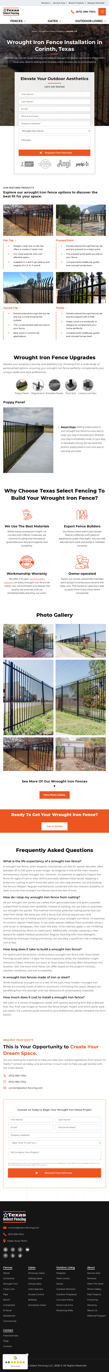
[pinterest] (5, 1255)
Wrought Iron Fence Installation (52, 31)
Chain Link (8, 1289)
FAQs (6, 1341)
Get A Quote (54, 826)
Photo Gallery (94, 1289)
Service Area (59, 3)
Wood (6, 1273)
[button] (102, 11)
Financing (92, 1299)
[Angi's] (64, 163)
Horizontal (8, 1278)
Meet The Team (95, 1283)
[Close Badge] (27, 1354)
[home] (11, 12)
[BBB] (27, 164)
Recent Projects (76, 3)
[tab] (22, 385)
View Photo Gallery (55, 795)
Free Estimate (10, 1335)
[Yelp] (82, 164)
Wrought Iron (10, 1283)
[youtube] (27, 1249)
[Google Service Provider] (45, 164)
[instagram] (13, 1249)
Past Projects (94, 1294)
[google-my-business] (5, 1249)
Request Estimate (95, 3)
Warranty (92, 1305)
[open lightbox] (28, 641)
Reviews (45, 3)
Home (34, 31)
